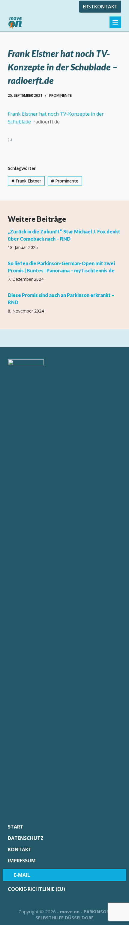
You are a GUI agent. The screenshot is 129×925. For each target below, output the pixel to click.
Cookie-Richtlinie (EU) (36, 889)
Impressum (22, 861)
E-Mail (22, 875)
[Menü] (115, 22)
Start (15, 827)
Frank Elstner (26, 181)
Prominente (60, 95)
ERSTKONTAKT (100, 6)
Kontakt (20, 849)
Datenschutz (26, 838)
